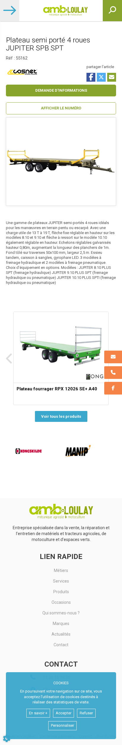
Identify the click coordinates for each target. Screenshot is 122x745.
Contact (61, 644)
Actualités (61, 634)
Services (61, 581)
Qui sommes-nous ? (61, 613)
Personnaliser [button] (62, 725)
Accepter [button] (63, 713)
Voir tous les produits (61, 416)
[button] (61, 108)
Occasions (61, 602)
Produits (61, 591)
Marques (61, 623)
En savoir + (38, 713)
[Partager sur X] (101, 77)
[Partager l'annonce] (111, 77)
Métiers (61, 570)
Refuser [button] (86, 713)
